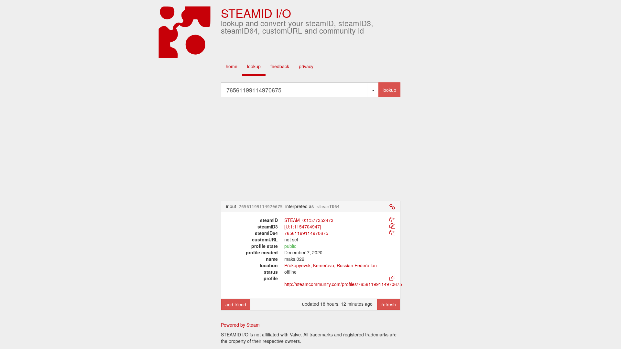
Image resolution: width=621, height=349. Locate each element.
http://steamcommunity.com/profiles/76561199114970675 (343, 284)
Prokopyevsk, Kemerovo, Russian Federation (330, 265)
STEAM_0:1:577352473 (308, 220)
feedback (279, 66)
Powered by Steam (240, 325)
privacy (306, 66)
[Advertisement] (310, 149)
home (231, 66)
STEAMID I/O (256, 13)
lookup (254, 66)
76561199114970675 (306, 233)
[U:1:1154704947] (302, 226)
